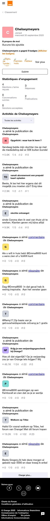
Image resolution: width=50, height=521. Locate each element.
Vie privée (25, 515)
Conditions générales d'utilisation (17, 504)
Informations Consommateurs (15, 518)
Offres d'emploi (8, 515)
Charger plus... (25, 475)
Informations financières (28, 510)
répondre (34, 270)
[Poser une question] (43, 514)
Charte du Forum (9, 501)
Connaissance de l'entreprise (15, 513)
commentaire (36, 237)
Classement (11, 12)
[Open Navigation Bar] (4, 3)
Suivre (25, 71)
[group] (6, 154)
